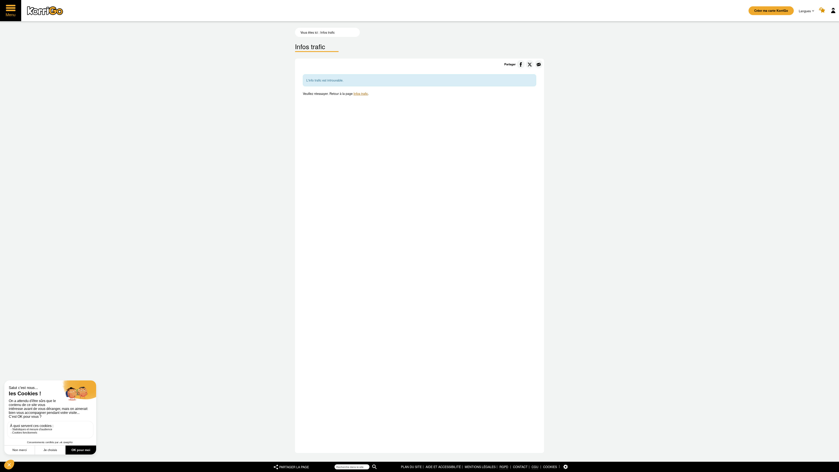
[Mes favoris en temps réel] (822, 10)
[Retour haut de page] (831, 468)
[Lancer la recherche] (374, 467)
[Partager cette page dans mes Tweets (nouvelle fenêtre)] (530, 64)
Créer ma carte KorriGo (771, 10)
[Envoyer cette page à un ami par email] (539, 64)
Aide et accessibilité (443, 467)
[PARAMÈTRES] (565, 467)
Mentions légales (480, 467)
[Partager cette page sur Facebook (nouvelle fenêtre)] (521, 64)
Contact (520, 467)
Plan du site (411, 467)
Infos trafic (361, 93)
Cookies (550, 467)
